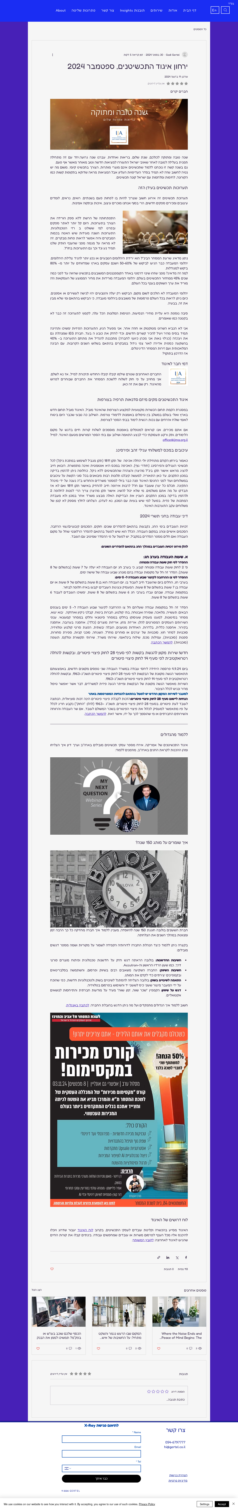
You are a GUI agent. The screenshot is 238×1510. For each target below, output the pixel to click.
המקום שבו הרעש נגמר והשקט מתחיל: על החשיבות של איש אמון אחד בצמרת (120, 1335)
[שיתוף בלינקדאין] (168, 1257)
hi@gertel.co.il (174, 1447)
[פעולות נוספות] (52, 54)
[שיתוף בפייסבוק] (186, 1257)
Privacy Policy (147, 1504)
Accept (222, 1504)
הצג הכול (37, 1289)
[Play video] (119, 796)
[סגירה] (233, 1504)
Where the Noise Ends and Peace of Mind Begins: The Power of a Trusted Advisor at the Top (181, 1335)
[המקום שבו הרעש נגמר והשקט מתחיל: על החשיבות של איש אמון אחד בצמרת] (119, 1312)
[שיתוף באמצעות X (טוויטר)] (177, 1257)
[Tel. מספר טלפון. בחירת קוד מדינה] (68, 1468)
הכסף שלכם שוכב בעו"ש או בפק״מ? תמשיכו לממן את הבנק (59, 1335)
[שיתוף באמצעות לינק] (158, 1257)
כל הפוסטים (200, 29)
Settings (204, 1504)
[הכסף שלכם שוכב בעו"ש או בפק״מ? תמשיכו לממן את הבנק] (59, 1312)
